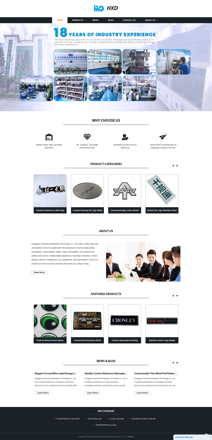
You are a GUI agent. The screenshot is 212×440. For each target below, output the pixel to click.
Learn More (43, 393)
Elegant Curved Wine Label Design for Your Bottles (63, 373)
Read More (39, 272)
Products (77, 20)
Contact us (129, 20)
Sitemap (131, 436)
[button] (172, 166)
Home (60, 20)
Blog (110, 20)
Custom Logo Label (117, 419)
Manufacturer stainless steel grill (143, 419)
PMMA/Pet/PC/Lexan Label (106, 425)
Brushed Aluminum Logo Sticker (68, 419)
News (95, 20)
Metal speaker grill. (95, 419)
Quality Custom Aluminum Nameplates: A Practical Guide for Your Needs (124, 373)
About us (150, 20)
